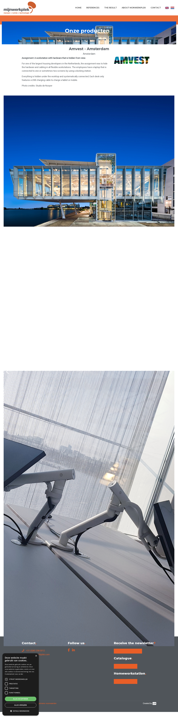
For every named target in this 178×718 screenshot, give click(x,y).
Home (78, 8)
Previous (7, 369)
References (92, 8)
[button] (20, 711)
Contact (156, 8)
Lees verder (19, 674)
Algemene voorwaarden (46, 703)
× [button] (36, 656)
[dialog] (20, 684)
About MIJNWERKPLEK (134, 8)
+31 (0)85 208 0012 (35, 650)
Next (171, 369)
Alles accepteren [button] (20, 699)
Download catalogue (125, 666)
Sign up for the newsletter (128, 651)
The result (110, 8)
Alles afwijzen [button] (20, 705)
